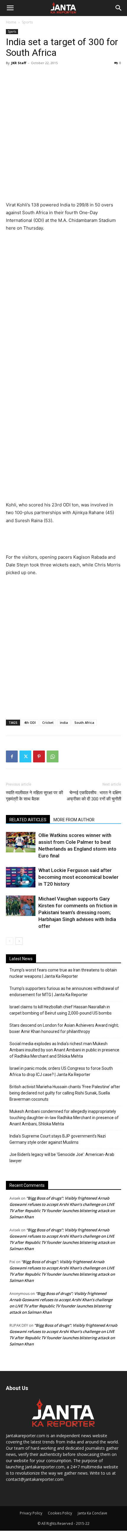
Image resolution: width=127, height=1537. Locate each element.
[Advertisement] (63, 134)
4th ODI (30, 722)
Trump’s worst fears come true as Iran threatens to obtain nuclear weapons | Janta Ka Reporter (63, 973)
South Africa (84, 722)
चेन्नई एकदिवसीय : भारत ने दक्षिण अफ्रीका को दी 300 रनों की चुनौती (94, 796)
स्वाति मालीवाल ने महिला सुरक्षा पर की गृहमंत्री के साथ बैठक (34, 796)
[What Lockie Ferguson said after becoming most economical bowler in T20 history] (20, 877)
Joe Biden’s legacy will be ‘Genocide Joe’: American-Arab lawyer (61, 1157)
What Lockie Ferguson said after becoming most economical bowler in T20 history (78, 877)
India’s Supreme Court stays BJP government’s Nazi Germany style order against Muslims (57, 1139)
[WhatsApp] (52, 756)
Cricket (47, 722)
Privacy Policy (31, 1513)
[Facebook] (12, 756)
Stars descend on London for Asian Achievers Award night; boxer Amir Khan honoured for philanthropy (64, 1028)
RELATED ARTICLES (27, 819)
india (64, 722)
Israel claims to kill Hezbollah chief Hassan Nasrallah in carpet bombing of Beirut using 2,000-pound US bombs (60, 1009)
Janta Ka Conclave (92, 1513)
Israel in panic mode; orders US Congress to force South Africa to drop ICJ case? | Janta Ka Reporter (61, 1071)
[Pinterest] (39, 756)
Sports (27, 22)
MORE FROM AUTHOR (74, 819)
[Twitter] (25, 756)
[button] (10, 8)
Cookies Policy (60, 1513)
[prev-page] (9, 941)
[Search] (118, 8)
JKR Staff (18, 63)
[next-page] (19, 941)
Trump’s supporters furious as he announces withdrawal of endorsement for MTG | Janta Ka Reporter (64, 991)
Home (11, 22)
